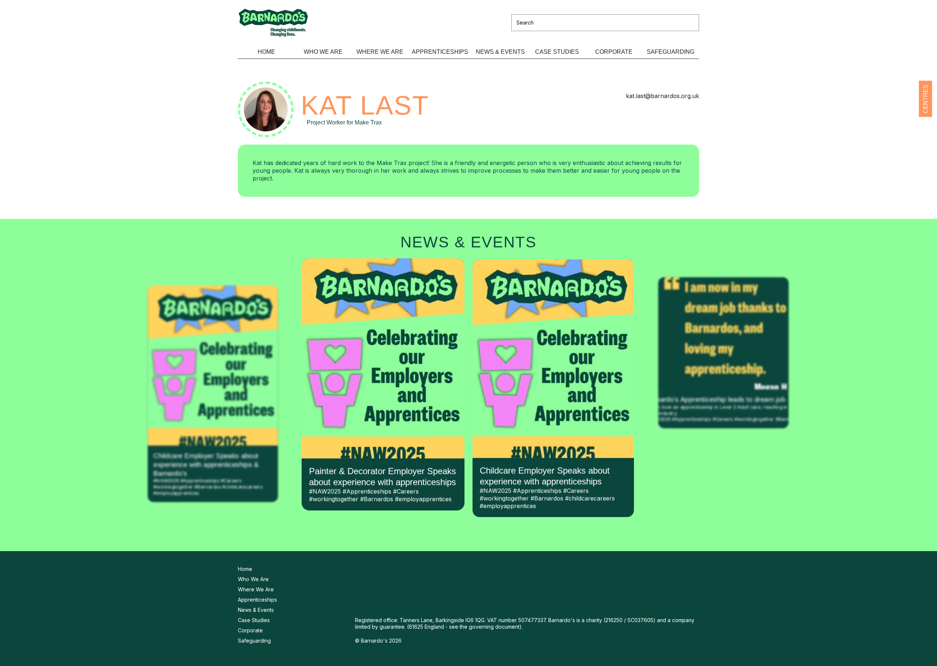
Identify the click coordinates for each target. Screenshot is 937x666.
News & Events (500, 52)
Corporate (613, 52)
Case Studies (557, 52)
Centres (925, 98)
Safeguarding (670, 52)
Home (266, 52)
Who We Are (323, 52)
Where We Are (379, 52)
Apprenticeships (440, 52)
